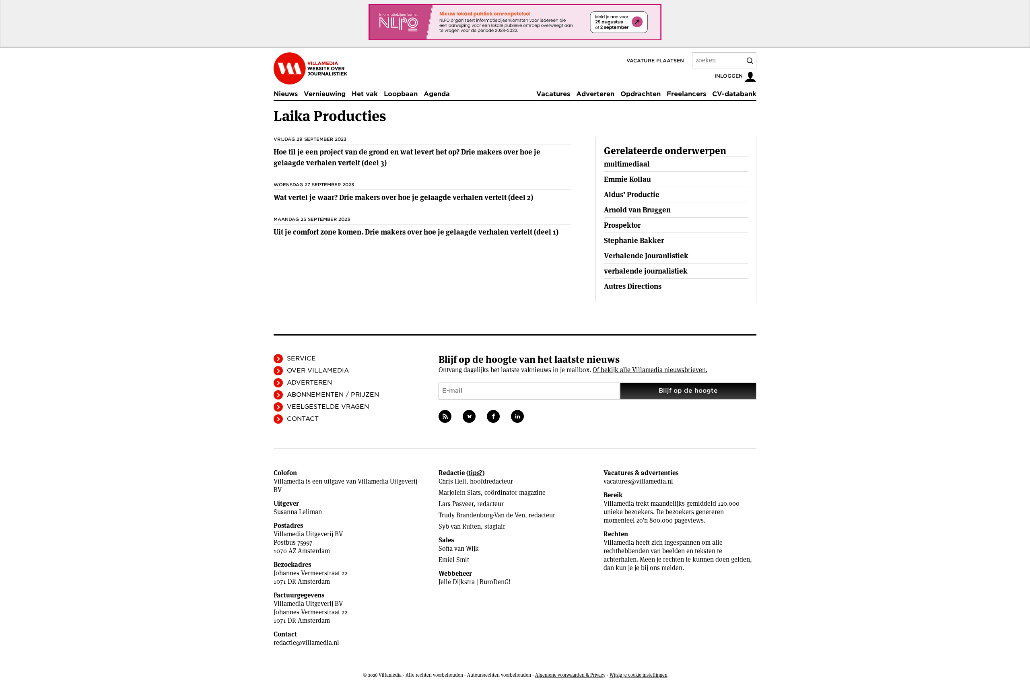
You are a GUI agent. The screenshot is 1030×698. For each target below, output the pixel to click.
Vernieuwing (325, 94)
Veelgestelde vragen (328, 406)
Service (301, 358)
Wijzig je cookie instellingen (638, 675)
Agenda (437, 94)
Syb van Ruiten (460, 526)
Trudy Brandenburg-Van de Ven (482, 515)
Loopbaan (401, 94)
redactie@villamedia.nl (306, 642)
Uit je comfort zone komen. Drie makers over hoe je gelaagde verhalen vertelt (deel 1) (416, 232)
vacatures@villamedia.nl (638, 481)
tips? (475, 473)
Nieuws (286, 94)
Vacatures (553, 94)
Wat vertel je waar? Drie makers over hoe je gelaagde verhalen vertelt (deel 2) (403, 197)
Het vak (365, 94)
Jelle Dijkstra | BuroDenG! (475, 582)
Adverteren (595, 94)
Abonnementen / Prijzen (333, 394)
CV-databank (734, 94)
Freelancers (686, 94)
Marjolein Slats (460, 492)
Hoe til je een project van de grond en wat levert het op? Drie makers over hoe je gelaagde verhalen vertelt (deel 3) (407, 157)
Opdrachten (640, 94)
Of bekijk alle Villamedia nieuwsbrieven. (650, 370)
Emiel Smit (454, 560)
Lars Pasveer (456, 504)
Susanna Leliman (298, 512)
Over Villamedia (318, 370)
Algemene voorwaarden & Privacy (570, 675)
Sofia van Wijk (459, 548)
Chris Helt (452, 481)
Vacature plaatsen (655, 61)
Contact (303, 418)
